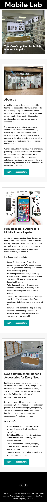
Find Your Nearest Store (16, 172)
